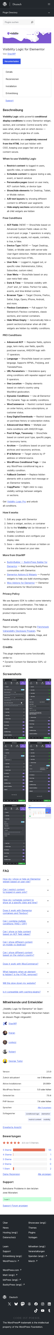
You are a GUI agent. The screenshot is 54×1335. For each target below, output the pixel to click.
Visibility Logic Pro (16, 501)
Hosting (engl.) (10, 1232)
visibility (46, 1119)
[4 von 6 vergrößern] (47, 682)
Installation (11, 86)
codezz (12, 1042)
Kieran (12, 1033)
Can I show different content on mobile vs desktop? (18, 943)
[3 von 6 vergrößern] (22, 808)
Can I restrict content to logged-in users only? (15, 890)
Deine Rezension (11, 1174)
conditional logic (32, 1114)
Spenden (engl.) (37, 1256)
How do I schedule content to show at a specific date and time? (20, 901)
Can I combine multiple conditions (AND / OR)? (15, 922)
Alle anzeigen (44, 1174)
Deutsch (13, 1297)
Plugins (31, 1232)
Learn (5, 1246)
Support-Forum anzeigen (15, 1205)
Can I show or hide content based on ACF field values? (17, 933)
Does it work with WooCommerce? (20, 964)
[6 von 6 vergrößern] (47, 808)
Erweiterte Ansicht (12, 1127)
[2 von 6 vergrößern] (22, 745)
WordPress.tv (11, 1261)
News (6, 1227)
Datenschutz (9, 1237)
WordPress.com (12, 1270)
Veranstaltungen (36, 1251)
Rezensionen (12, 79)
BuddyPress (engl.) (14, 1284)
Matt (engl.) (10, 1275)
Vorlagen (32, 1237)
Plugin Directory (10, 12)
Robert (12, 1051)
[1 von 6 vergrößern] (22, 682)
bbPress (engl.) (12, 1279)
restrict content (35, 1119)
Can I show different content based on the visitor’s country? (18, 953)
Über (5, 1222)
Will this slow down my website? (19, 983)
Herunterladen (12, 61)
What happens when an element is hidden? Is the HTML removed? (20, 973)
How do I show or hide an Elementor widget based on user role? (22, 880)
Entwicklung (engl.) (12, 1256)
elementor (46, 1114)
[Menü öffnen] (49, 4)
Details (9, 71)
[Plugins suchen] (32, 22)
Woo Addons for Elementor (21, 582)
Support (10, 100)
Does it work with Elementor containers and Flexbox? (17, 911)
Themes (32, 1227)
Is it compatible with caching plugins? (22, 992)
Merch (33, 1261)
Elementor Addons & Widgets (22, 574)
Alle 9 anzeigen (44, 1107)
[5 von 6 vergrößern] (47, 745)
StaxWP (11, 53)
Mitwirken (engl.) (36, 1246)
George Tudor (16, 1061)
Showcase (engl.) (37, 1222)
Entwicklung (12, 93)
